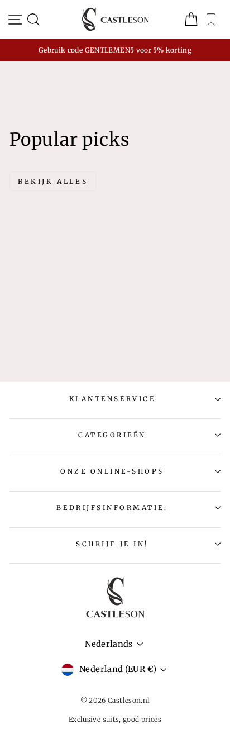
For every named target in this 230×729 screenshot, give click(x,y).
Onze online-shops (112, 471)
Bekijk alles (53, 181)
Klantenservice (112, 398)
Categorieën (112, 435)
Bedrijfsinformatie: (111, 507)
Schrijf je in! (112, 544)
